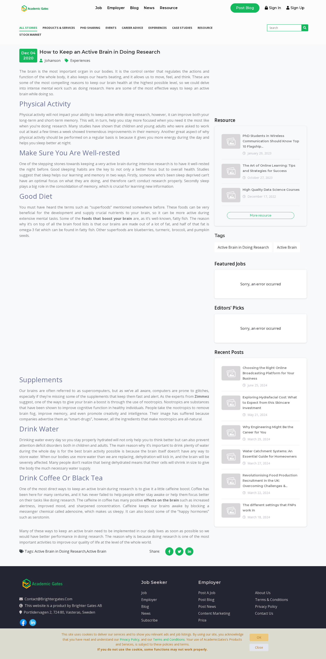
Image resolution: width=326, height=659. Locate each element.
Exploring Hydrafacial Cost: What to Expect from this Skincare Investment (270, 402)
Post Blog (245, 8)
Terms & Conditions (271, 599)
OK (259, 637)
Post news (207, 606)
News (149, 8)
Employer (116, 8)
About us (263, 592)
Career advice (132, 28)
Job (98, 8)
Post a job (206, 592)
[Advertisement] (260, 80)
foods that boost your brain (107, 218)
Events (111, 28)
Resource (169, 8)
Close (259, 647)
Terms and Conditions (169, 639)
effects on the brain (161, 500)
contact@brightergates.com (48, 599)
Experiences (157, 28)
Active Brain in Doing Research (243, 247)
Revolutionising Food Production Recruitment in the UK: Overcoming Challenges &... (270, 480)
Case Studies (182, 28)
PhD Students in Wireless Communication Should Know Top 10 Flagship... (271, 141)
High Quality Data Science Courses (271, 190)
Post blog (206, 599)
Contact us (264, 613)
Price (202, 620)
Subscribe (149, 620)
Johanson (53, 60)
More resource (260, 215)
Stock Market (30, 35)
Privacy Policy (266, 606)
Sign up (297, 8)
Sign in (275, 8)
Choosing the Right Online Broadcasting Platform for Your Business (268, 373)
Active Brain (287, 247)
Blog (134, 8)
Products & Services (59, 28)
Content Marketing (214, 613)
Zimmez (201, 396)
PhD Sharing (90, 28)
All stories (28, 28)
